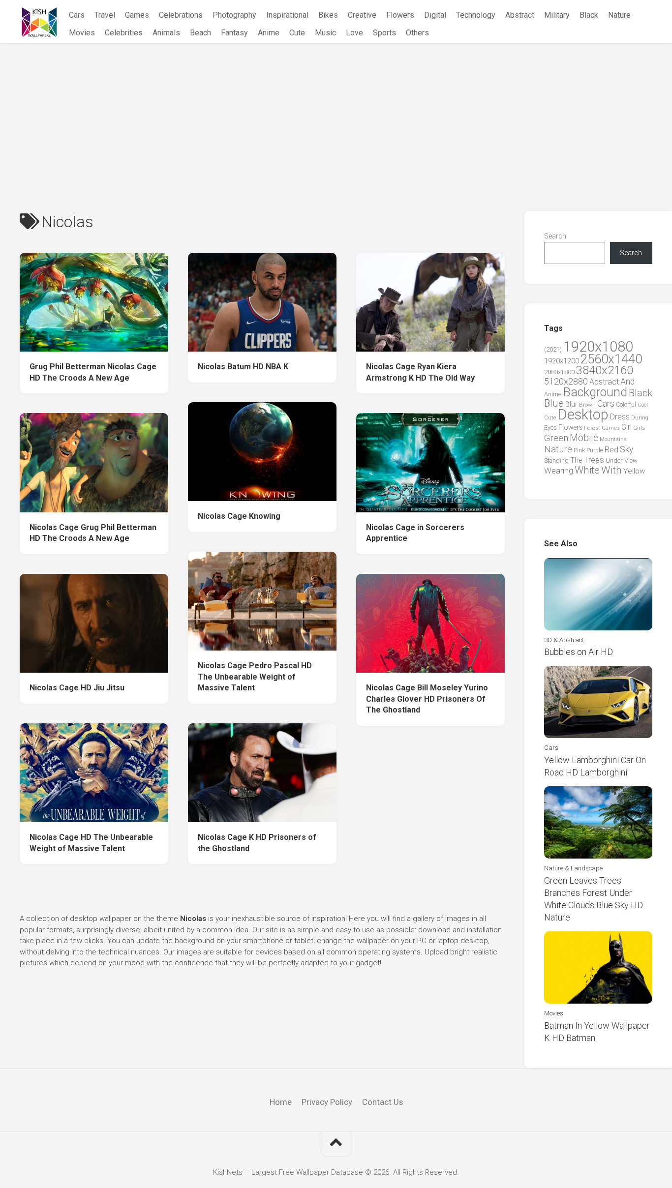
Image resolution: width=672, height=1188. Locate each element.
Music (325, 32)
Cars (77, 15)
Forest (592, 427)
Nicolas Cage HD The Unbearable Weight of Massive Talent (91, 842)
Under (614, 460)
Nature (619, 15)
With (611, 470)
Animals (166, 32)
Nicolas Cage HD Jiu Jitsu (77, 687)
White (587, 470)
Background (595, 392)
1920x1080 (598, 346)
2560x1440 (611, 359)
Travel (104, 15)
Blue (554, 403)
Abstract (519, 15)
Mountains (613, 439)
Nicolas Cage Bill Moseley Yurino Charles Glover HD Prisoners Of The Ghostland (427, 698)
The (576, 460)
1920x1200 (561, 360)
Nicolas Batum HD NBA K (243, 366)
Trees (593, 460)
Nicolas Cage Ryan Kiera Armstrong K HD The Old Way (420, 372)
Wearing (558, 470)
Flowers (400, 15)
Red (611, 449)
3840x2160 (604, 370)
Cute (297, 32)
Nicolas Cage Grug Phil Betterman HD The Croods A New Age (93, 533)
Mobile (584, 438)
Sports (384, 32)
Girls (639, 427)
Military (557, 15)
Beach (200, 32)
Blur (571, 404)
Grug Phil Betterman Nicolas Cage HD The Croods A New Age (93, 372)
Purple (594, 450)
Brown (587, 404)
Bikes (328, 15)
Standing (556, 460)
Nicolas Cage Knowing (239, 516)
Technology (475, 15)
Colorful (626, 404)
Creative (362, 15)
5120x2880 (566, 381)
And (627, 381)
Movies (82, 32)
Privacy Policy (327, 1102)
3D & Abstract (564, 640)
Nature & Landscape (573, 868)
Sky (626, 449)
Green (556, 438)
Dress (620, 416)
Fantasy (234, 32)
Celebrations (181, 15)
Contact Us (382, 1102)
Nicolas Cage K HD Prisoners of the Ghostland (257, 842)
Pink (579, 450)
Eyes (550, 427)
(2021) (553, 349)
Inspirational (287, 15)
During (639, 417)
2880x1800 (559, 372)
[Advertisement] (336, 117)
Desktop (583, 414)
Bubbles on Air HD (578, 652)
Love (354, 32)
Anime (268, 32)
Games (137, 15)
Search (555, 236)
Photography (234, 15)
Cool (643, 405)
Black (589, 15)
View (631, 460)
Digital (435, 15)
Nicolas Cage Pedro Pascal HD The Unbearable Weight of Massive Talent (255, 676)
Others (417, 32)
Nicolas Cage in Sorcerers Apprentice (415, 533)
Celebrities (124, 32)
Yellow (634, 471)
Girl (626, 427)
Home (281, 1102)
